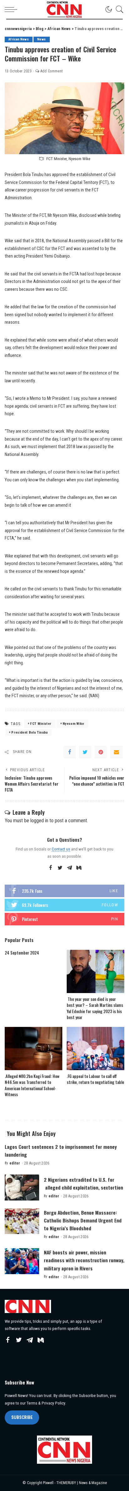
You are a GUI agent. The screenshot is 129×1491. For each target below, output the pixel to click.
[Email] (116, 752)
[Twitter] (85, 752)
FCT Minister (40, 724)
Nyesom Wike (73, 724)
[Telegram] (69, 868)
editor (14, 1163)
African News (18, 39)
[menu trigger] (12, 9)
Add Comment (51, 71)
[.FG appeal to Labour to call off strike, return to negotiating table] (95, 1048)
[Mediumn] (79, 868)
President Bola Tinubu (29, 732)
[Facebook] (69, 752)
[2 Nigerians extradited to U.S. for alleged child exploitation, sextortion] (22, 1187)
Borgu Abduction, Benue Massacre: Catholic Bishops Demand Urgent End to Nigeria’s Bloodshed (82, 1220)
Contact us (61, 848)
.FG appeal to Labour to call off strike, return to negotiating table (95, 1079)
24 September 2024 (22, 953)
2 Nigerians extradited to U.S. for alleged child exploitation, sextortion (83, 1183)
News (41, 39)
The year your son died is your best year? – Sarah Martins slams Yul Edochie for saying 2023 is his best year (95, 1008)
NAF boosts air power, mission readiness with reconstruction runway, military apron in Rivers (84, 1260)
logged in (39, 821)
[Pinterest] (101, 752)
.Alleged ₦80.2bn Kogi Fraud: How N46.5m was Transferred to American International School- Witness (32, 1085)
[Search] (118, 9)
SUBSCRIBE (22, 1417)
